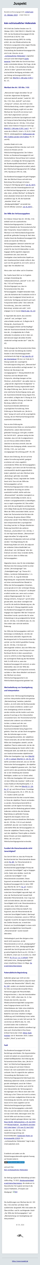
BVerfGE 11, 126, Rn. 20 (25, 759)
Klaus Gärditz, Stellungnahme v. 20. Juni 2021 (19, 1122)
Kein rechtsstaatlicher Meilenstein (16, 1170)
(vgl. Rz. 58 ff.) (30, 185)
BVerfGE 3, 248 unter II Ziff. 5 (23, 78)
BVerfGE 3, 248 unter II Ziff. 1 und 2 (16, 129)
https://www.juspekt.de (20, 1261)
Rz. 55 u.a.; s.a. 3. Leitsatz (19, 958)
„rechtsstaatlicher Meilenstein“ (15, 56)
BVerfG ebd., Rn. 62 (28, 311)
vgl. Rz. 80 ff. (27, 207)
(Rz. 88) (11, 862)
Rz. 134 (6, 986)
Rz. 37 (23, 887)
